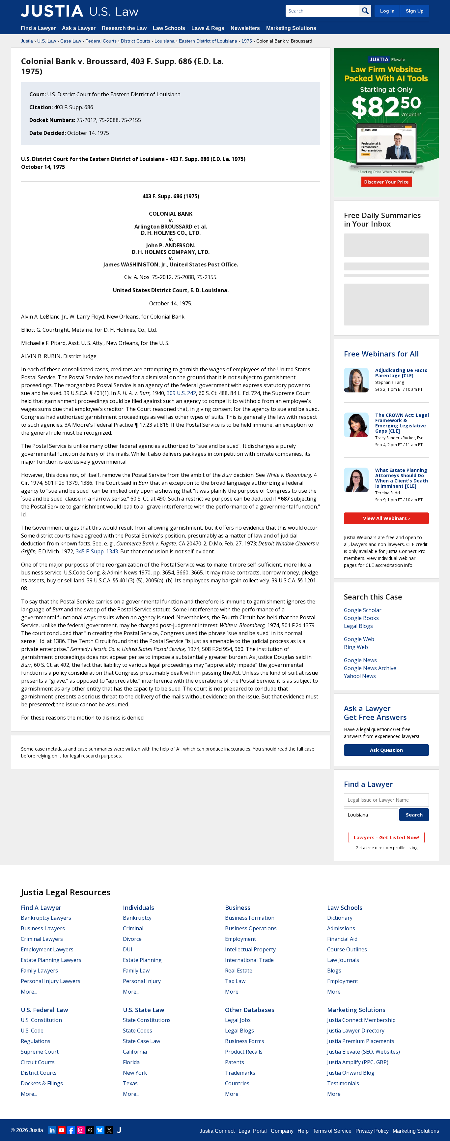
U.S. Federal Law (44, 1010)
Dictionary (339, 917)
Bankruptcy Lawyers (46, 917)
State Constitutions (147, 1020)
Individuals (138, 907)
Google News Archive (370, 668)
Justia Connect (217, 1131)
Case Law (70, 41)
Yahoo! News (360, 676)
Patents (234, 1062)
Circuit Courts (38, 1062)
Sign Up (415, 11)
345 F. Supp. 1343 (97, 551)
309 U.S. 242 (181, 393)
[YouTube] (62, 1130)
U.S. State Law (143, 1010)
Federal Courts (101, 41)
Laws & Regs (207, 28)
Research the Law (124, 28)
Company (282, 1131)
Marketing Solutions (291, 28)
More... (29, 991)
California (135, 1051)
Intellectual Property (250, 949)
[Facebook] (71, 1130)
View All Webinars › (386, 518)
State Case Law (141, 1041)
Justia (27, 41)
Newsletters (245, 28)
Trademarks (240, 1072)
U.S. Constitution (41, 1020)
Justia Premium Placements (360, 1041)
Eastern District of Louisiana (208, 41)
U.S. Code (32, 1030)
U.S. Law (46, 41)
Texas (130, 1083)
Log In (387, 11)
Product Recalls (244, 1051)
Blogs (334, 970)
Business (237, 907)
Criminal (133, 928)
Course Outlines (347, 949)
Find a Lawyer (38, 28)
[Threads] (90, 1130)
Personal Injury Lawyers (50, 981)
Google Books (361, 618)
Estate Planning (142, 960)
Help (303, 1131)
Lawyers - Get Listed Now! (386, 837)
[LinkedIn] (52, 1130)
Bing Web (356, 647)
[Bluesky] (100, 1130)
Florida (131, 1062)
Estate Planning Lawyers (51, 960)
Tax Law (235, 981)
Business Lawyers (43, 928)
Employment (240, 938)
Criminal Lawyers (42, 938)
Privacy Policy (372, 1131)
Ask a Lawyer (79, 28)
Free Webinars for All (381, 353)
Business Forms (244, 1041)
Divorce (132, 938)
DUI (127, 949)
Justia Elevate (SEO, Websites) (363, 1051)
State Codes (137, 1030)
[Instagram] (81, 1130)
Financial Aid (342, 938)
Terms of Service (332, 1131)
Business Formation (249, 917)
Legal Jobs (238, 1020)
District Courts (135, 41)
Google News (360, 660)
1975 (246, 41)
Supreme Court (40, 1051)
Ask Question (386, 750)
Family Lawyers (39, 970)
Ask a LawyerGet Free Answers (375, 712)
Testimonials (343, 1083)
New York (135, 1072)
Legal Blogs (358, 626)
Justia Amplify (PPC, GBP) (357, 1062)
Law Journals (343, 960)
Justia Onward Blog (351, 1072)
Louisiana (165, 41)
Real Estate (238, 970)
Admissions (341, 928)
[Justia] (52, 11)
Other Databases (249, 1010)
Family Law (136, 970)
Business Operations (251, 928)
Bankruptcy (137, 917)
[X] (109, 1130)
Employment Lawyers (47, 949)
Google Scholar (362, 610)
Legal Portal (253, 1131)
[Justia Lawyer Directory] (119, 1130)
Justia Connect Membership (361, 1020)
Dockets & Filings (42, 1083)
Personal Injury (142, 981)
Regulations (35, 1041)
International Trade (249, 960)
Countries (237, 1083)
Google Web (359, 639)
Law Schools (169, 28)
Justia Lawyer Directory (355, 1030)
